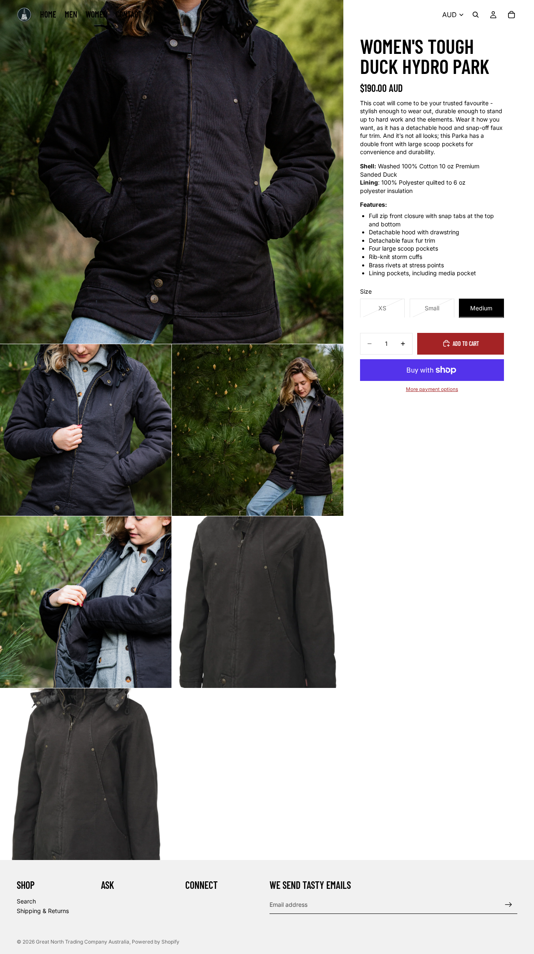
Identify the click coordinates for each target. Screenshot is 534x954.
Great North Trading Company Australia (82, 942)
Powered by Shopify (155, 942)
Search (26, 901)
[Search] (475, 14)
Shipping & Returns (43, 911)
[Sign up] (508, 904)
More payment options (432, 389)
